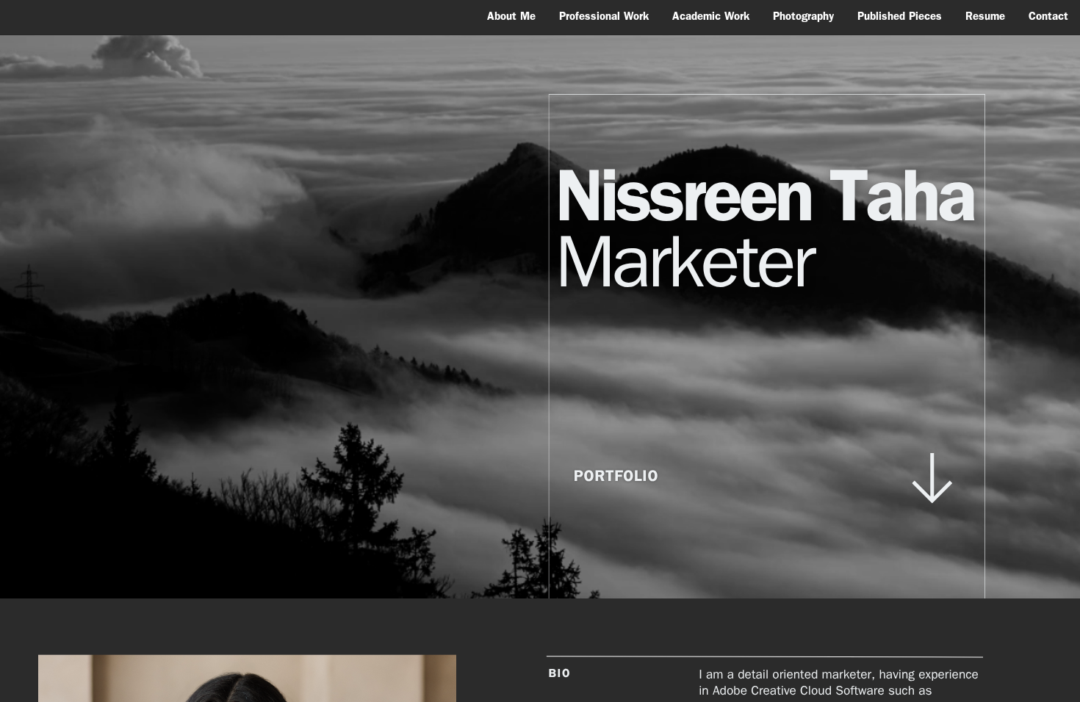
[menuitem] (511, 16)
